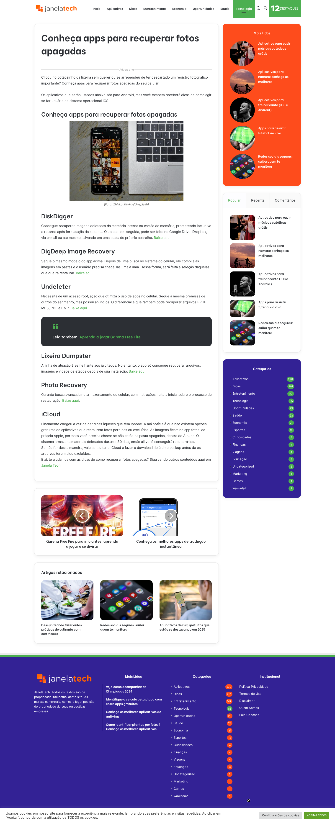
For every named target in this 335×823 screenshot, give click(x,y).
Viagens (238, 452)
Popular (234, 200)
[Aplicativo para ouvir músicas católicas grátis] (242, 53)
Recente (258, 200)
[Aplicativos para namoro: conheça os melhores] (242, 81)
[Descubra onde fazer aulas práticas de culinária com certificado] (67, 600)
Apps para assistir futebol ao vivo (272, 130)
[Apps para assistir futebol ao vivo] (242, 138)
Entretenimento (154, 8)
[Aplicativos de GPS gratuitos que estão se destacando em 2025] (186, 600)
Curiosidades (241, 437)
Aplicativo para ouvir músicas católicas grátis (274, 48)
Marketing (239, 473)
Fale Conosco (249, 715)
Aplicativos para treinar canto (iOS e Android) (273, 104)
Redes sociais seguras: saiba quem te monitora (122, 626)
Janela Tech (51, 465)
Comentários (285, 200)
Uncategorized (243, 466)
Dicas (133, 8)
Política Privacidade (253, 686)
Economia (179, 8)
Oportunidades (203, 8)
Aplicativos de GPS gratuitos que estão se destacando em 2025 (184, 626)
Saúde (224, 8)
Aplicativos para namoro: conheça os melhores (273, 76)
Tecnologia (244, 8)
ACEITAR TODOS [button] (317, 815)
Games (237, 481)
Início (96, 8)
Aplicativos (115, 8)
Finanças (239, 444)
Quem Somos (249, 708)
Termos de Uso (250, 693)
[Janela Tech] (57, 8)
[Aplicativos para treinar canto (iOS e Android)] (242, 110)
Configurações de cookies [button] (280, 815)
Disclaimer (247, 701)
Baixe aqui (162, 237)
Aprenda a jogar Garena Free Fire (110, 337)
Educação (239, 459)
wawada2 (239, 488)
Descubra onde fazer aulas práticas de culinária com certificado (61, 629)
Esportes (238, 430)
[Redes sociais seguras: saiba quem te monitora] (126, 600)
